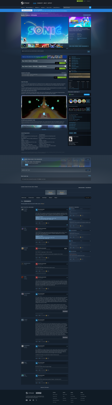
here (40, 179)
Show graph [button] (87, 197)
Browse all (64, 72)
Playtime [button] (50, 197)
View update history (72, 124)
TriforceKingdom (27, 293)
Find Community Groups (73, 128)
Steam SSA (55, 396)
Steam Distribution (56, 400)
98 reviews (25, 347)
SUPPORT (50, 3)
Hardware (64, 398)
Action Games (27, 13)
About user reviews (82, 187)
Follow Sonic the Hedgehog (33, 161)
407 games (25, 294)
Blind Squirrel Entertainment (82, 38)
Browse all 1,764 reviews (45, 387)
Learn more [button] (87, 94)
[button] (23, 7)
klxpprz (25, 362)
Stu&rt (25, 276)
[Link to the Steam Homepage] (25, 3)
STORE (34, 3)
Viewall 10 (88, 109)
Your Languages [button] (27, 201)
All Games (22, 13)
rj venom (25, 319)
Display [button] (55, 197)
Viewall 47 (88, 101)
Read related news (72, 125)
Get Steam (82, 394)
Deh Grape (26, 247)
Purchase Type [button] (31, 197)
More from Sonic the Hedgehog (33, 159)
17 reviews (25, 363)
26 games (25, 346)
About (45, 3)
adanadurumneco (27, 263)
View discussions (72, 127)
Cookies (72, 400)
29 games (25, 229)
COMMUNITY (40, 3)
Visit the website (72, 122)
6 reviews (25, 211)
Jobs (63, 396)
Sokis (25, 228)
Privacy (72, 394)
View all (89, 175)
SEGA (78, 39)
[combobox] (76, 7)
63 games (25, 210)
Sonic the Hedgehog (76, 119)
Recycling (64, 400)
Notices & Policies (74, 398)
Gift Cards (54, 402)
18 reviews (25, 295)
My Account (83, 400)
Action (72, 115)
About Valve (65, 394)
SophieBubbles (27, 345)
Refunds (72, 402)
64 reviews (25, 376)
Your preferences (88, 187)
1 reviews (25, 264)
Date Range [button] (44, 197)
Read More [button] (65, 311)
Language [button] (38, 197)
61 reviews (25, 320)
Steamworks (55, 398)
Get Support (83, 398)
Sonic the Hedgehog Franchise (35, 13)
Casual (75, 115)
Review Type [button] (24, 197)
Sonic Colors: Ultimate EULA (73, 77)
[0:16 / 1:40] (44, 30)
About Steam (55, 394)
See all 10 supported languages (74, 88)
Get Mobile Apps (83, 396)
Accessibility (73, 396)
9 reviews (25, 230)
